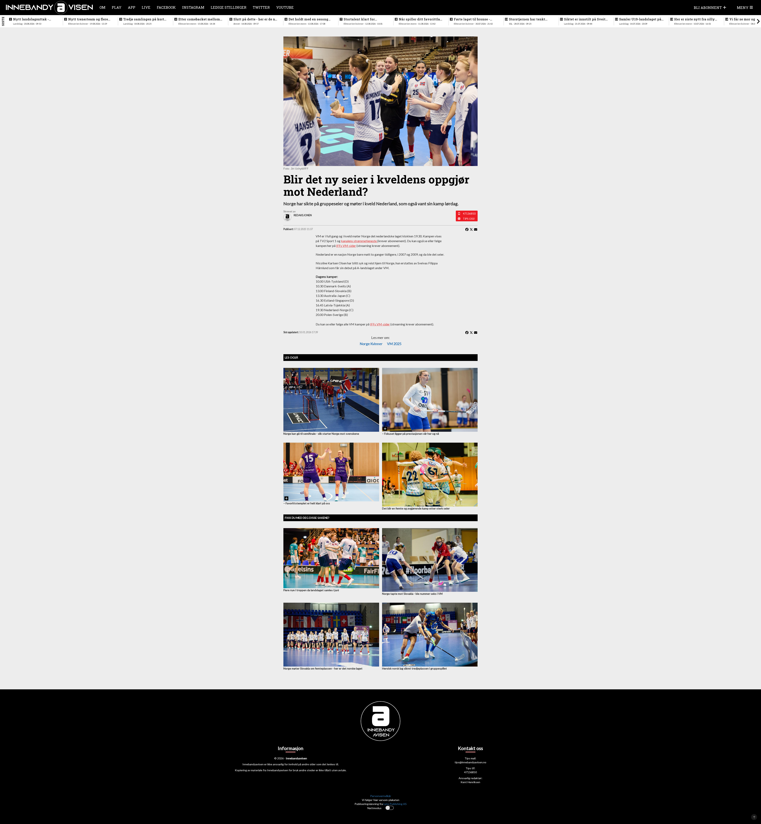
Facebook (166, 7)
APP (131, 7)
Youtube (285, 7)
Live (146, 7)
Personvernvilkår (380, 796)
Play (116, 7)
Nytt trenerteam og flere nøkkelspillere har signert (89, 19)
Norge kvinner (371, 343)
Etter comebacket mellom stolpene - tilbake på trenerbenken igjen (199, 19)
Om (102, 7)
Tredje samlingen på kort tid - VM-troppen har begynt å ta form (143, 19)
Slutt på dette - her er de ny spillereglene (255, 19)
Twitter (261, 7)
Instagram (193, 7)
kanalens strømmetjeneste (359, 241)
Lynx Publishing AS (395, 804)
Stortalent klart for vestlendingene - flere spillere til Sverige (361, 19)
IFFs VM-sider (346, 245)
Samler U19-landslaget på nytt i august (640, 19)
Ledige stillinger (228, 7)
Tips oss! (469, 218)
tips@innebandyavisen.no (470, 762)
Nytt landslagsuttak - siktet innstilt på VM (31, 19)
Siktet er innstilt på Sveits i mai (585, 19)
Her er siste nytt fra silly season (694, 19)
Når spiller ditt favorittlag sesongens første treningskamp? (420, 19)
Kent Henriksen (470, 782)
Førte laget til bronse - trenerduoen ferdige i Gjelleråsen (472, 19)
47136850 (469, 213)
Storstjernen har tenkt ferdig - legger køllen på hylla (528, 19)
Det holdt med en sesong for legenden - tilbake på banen (308, 19)
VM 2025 (394, 343)
